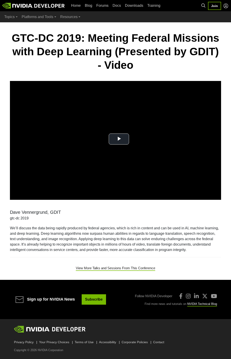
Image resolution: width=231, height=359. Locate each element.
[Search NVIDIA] (203, 5)
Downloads (134, 5)
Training (153, 5)
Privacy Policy (24, 342)
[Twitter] (205, 296)
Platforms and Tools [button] (37, 17)
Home (76, 5)
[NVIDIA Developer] (33, 6)
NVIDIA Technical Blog (202, 304)
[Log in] (226, 6)
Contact (158, 342)
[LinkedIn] (196, 296)
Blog (88, 5)
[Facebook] (180, 296)
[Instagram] (188, 296)
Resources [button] (69, 17)
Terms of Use (84, 342)
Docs (117, 5)
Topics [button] (9, 17)
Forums (102, 5)
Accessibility (107, 342)
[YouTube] (214, 296)
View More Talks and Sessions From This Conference (115, 268)
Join (214, 6)
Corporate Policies (135, 342)
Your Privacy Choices (54, 342)
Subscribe (94, 299)
